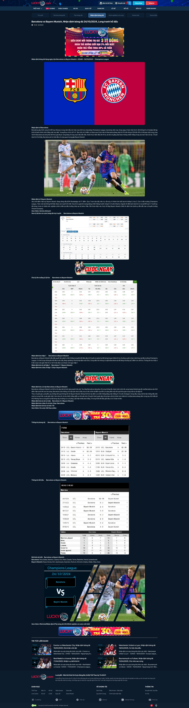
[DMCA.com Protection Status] (34, 705)
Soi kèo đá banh (45, 211)
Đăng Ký (151, 3)
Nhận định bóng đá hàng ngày (42, 59)
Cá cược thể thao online (47, 408)
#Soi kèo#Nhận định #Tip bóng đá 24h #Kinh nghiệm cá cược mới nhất (64, 624)
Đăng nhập (138, 3)
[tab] (40, 15)
